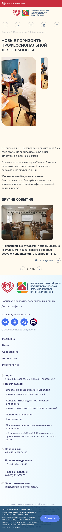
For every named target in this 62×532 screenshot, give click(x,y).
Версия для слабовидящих (31, 25)
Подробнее (15, 527)
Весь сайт (57, 25)
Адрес (5, 25)
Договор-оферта (12, 306)
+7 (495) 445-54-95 (16, 452)
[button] (22, 268)
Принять (50, 518)
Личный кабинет (44, 25)
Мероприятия (10, 365)
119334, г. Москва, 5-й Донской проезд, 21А (30, 378)
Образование (37, 32)
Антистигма (9, 358)
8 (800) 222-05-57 (15, 475)
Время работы (18, 25)
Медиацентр (20, 32)
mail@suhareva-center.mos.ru (21, 486)
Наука (5, 345)
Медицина (8, 339)
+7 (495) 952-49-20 (15, 463)
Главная (6, 32)
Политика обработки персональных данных (28, 300)
